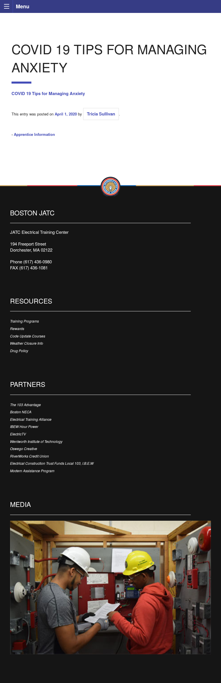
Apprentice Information (34, 134)
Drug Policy (19, 350)
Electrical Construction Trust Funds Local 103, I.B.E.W (52, 463)
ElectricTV (18, 433)
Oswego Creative (23, 448)
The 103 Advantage (25, 404)
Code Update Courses (27, 335)
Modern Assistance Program (32, 470)
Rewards (17, 328)
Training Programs (24, 321)
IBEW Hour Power (24, 426)
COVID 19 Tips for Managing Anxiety (48, 93)
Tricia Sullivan (101, 114)
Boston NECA (20, 411)
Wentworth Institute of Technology (36, 441)
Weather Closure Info (26, 343)
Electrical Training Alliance (31, 419)
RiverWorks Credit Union (29, 456)
